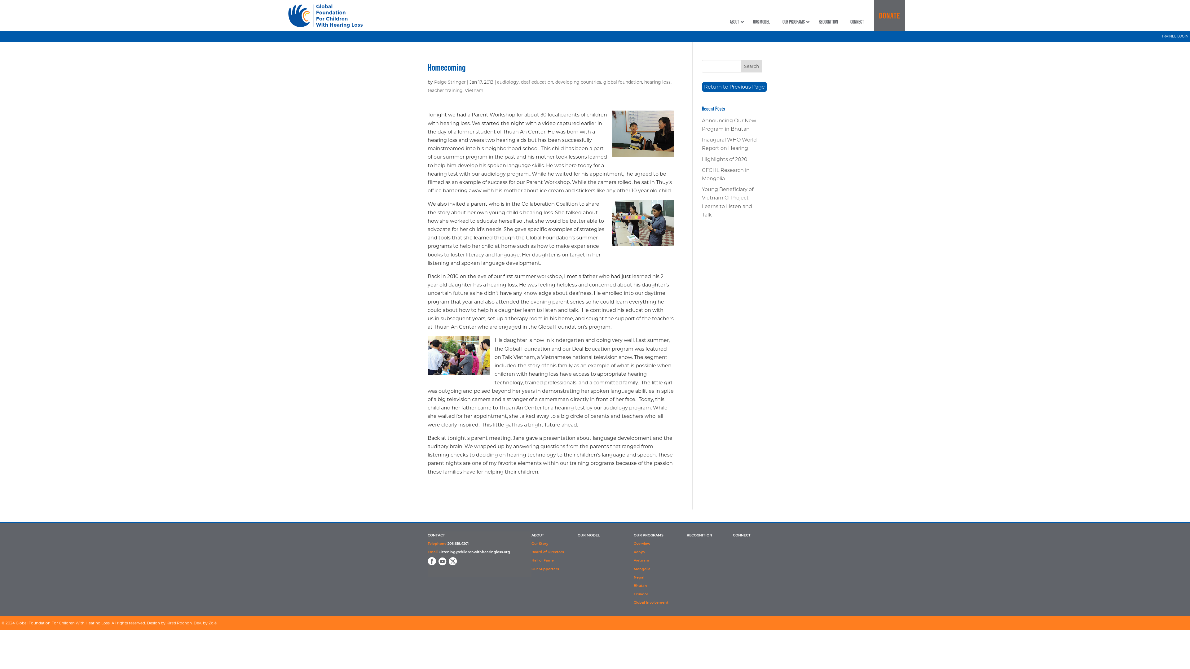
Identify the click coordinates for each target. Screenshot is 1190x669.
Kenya (639, 552)
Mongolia (642, 569)
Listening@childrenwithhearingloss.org (474, 552)
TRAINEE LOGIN (1174, 36)
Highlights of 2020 (724, 159)
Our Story (539, 544)
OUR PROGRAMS (648, 535)
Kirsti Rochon (179, 623)
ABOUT (537, 535)
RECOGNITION (699, 535)
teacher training (445, 90)
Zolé (213, 623)
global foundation (622, 82)
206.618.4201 (458, 544)
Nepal (639, 577)
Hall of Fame (542, 560)
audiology (508, 82)
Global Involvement (651, 603)
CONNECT (742, 535)
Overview (642, 544)
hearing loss (657, 82)
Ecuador (641, 594)
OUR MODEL (589, 535)
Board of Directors (547, 552)
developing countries (578, 82)
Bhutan (640, 586)
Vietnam (474, 90)
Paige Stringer (450, 82)
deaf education (537, 82)
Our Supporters (545, 569)
